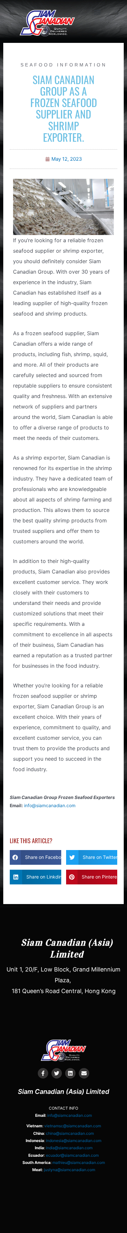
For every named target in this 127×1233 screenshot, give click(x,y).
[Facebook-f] (43, 1073)
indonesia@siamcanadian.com (73, 1140)
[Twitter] (56, 1073)
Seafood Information (64, 64)
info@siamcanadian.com (50, 805)
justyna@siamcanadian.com (69, 1169)
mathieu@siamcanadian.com (78, 1162)
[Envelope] (84, 1073)
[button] (97, 12)
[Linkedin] (70, 1073)
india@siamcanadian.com (69, 1147)
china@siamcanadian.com (70, 1133)
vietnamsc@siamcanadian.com (72, 1125)
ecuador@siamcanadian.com (72, 1155)
